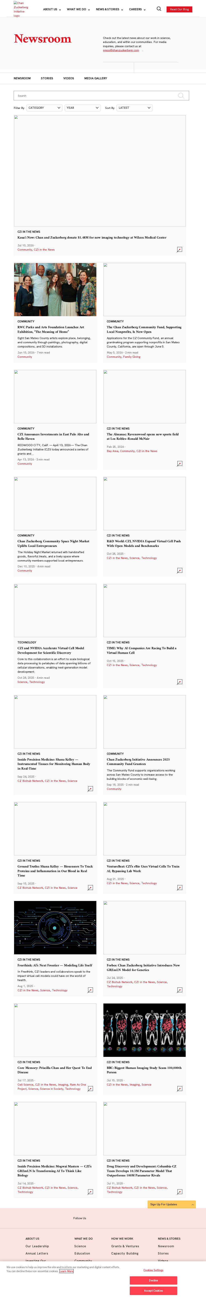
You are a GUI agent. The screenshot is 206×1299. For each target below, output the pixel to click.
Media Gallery (95, 78)
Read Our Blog (179, 9)
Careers (136, 9)
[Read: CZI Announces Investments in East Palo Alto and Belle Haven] (55, 419)
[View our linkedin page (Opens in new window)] (115, 1217)
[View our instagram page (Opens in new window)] (99, 1217)
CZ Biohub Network (30, 781)
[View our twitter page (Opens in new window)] (122, 1217)
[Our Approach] (21, 9)
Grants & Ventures (125, 1246)
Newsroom (22, 78)
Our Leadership (37, 1246)
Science (134, 558)
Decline (153, 1280)
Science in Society (51, 1089)
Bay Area (112, 451)
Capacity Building (125, 1253)
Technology (149, 558)
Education (82, 1253)
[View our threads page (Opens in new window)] (107, 1217)
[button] (44, 107)
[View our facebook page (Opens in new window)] (92, 1217)
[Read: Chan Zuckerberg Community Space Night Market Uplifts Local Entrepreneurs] (55, 526)
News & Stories (108, 9)
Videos (68, 78)
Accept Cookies (153, 1290)
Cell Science (25, 1084)
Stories (47, 78)
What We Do (77, 9)
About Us (50, 9)
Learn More (66, 1271)
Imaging (63, 1084)
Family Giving (131, 357)
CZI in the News (44, 249)
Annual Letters (37, 1253)
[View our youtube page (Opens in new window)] (130, 1217)
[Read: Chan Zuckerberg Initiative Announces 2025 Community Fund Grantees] (144, 744)
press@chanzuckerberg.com (121, 50)
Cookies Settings (153, 1270)
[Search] (159, 9)
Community (25, 249)
